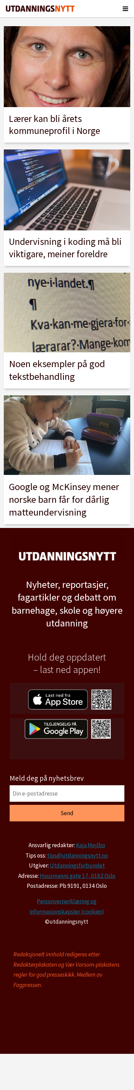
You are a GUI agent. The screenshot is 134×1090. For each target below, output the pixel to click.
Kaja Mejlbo (90, 845)
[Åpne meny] (125, 8)
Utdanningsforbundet (77, 865)
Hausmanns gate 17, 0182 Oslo (77, 876)
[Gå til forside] (40, 9)
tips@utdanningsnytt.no (77, 855)
